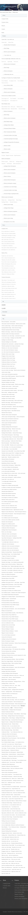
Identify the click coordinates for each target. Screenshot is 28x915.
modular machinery (17, 477)
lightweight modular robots (7, 430)
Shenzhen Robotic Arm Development (9, 752)
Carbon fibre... (4, 42)
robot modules (12, 321)
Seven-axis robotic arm (6, 503)
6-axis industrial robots (21, 760)
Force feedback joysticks (6, 689)
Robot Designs (12, 717)
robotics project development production (9, 772)
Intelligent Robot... (19, 161)
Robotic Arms (12, 683)
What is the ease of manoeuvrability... (9, 233)
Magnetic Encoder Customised (7, 632)
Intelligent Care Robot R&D (15, 337)
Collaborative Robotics (18, 707)
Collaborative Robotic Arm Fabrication (9, 758)
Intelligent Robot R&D (17, 537)
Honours (3, 25)
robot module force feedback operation (9, 489)
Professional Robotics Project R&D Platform (10, 602)
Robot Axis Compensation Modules (8, 659)
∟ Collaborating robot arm (7, 74)
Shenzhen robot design (6, 562)
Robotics (10, 677)
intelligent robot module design (8, 400)
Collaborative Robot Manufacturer (8, 764)
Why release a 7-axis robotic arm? (8, 280)
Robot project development (7, 780)
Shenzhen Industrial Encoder (7, 509)
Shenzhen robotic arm (15, 849)
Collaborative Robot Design (7, 802)
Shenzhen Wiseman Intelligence (8, 626)
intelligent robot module (12, 392)
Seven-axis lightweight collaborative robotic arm (11, 58)
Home (10, 12)
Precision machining (11, 748)
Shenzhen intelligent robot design (8, 382)
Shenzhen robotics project (7, 386)
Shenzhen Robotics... (14, 202)
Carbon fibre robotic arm (17, 746)
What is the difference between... (8, 265)
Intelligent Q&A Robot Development (9, 671)
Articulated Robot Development (8, 465)
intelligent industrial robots (18, 780)
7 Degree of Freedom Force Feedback (9, 556)
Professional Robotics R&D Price (8, 600)
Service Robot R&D (13, 449)
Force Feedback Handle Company (8, 742)
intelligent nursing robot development (9, 639)
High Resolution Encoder (18, 509)
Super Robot (22, 582)
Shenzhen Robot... (14, 108)
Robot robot (4, 853)
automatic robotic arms (6, 863)
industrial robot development (18, 406)
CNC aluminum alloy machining (18, 649)
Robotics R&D (20, 438)
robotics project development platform (9, 422)
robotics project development (7, 477)
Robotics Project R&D (20, 376)
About (4, 880)
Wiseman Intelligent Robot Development (9, 525)
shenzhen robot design (6, 402)
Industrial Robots (5, 754)
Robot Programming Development (8, 669)
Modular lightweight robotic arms (17, 566)
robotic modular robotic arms (18, 568)
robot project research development (8, 323)
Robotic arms (4, 782)
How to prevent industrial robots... (8, 241)
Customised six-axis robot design (8, 335)
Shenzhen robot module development (18, 592)
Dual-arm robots (5, 798)
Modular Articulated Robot (7, 552)
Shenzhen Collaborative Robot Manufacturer (10, 766)
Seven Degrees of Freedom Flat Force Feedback (11, 586)
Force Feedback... (5, 80)
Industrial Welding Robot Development (9, 831)
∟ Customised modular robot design (9, 135)
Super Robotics (4, 756)
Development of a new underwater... (9, 249)
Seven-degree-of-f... (5, 98)
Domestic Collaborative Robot (7, 794)
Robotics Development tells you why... (9, 263)
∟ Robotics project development (8, 51)
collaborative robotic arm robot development (10, 550)
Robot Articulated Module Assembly (9, 612)
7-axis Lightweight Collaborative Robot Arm (10, 837)
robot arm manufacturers (13, 855)
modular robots (4, 475)
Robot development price (18, 701)
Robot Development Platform (20, 511)
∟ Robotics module (6, 145)
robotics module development (17, 325)
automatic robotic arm (6, 849)
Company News (5, 228)
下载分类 (3, 315)
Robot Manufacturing (17, 691)
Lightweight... (10, 61)
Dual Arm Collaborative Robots (17, 768)
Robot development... (17, 163)
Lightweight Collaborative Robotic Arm (9, 697)
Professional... (9, 163)
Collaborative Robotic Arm (7, 695)
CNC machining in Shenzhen (7, 657)
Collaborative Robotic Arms (7, 792)
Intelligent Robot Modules (7, 432)
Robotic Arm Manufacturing (7, 857)
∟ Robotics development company (9, 183)
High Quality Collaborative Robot (8, 740)
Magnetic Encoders (5, 152)
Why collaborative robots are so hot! (9, 272)
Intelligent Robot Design (6, 424)
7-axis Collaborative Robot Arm (16, 732)
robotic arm (21, 675)
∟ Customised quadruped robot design (10, 138)
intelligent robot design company (8, 384)
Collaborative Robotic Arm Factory (8, 364)
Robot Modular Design (14, 442)
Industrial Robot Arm (12, 835)
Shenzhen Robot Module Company (8, 495)
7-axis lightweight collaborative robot (9, 438)
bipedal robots (4, 457)
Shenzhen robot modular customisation (9, 647)
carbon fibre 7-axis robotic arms (8, 744)
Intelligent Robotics (17, 681)
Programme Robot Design (7, 436)
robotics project (15, 386)
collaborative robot (5, 762)
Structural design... (22, 108)
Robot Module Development (7, 776)
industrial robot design (17, 776)
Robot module (4, 392)
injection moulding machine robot (8, 865)
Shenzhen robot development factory (9, 404)
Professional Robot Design (17, 436)
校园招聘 (3, 304)
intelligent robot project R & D (8, 582)
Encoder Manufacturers (20, 596)
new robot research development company (10, 350)
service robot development (20, 608)
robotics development (20, 416)
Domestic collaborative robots (18, 810)
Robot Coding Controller (6, 796)
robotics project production (7, 774)
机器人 (11, 707)
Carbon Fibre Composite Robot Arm (16, 798)
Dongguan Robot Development (8, 584)
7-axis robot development (6, 483)
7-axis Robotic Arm (15, 806)
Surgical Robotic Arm (16, 788)
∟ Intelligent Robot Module (8, 125)
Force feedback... (21, 80)
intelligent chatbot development (8, 667)
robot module (20, 390)
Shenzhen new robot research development (10, 347)
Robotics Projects (18, 744)
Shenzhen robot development (7, 521)
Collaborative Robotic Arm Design (8, 360)
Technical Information (6, 277)
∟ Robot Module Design (7, 121)
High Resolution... (17, 155)
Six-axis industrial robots (20, 845)
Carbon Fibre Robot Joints (15, 808)
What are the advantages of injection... (9, 282)
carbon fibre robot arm (6, 843)
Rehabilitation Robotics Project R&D (9, 463)
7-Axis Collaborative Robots (13, 827)
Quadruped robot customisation (8, 343)
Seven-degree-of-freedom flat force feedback (10, 560)
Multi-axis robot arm (15, 863)
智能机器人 (23, 705)
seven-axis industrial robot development (9, 507)
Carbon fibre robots (5, 839)
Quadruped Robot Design (6, 327)
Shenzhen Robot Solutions (7, 412)
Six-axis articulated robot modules (8, 814)
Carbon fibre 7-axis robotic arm (8, 39)
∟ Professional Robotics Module (8, 128)
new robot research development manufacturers (11, 352)
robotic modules (11, 861)
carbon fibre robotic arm (16, 869)
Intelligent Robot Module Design (15, 721)
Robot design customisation (7, 645)
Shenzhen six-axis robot (16, 847)
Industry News (4, 252)
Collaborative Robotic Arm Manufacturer (9, 693)
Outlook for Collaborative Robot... (8, 274)
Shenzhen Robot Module (17, 552)
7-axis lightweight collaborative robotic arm (10, 542)
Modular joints (19, 106)
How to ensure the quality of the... (8, 292)
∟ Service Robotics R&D (7, 85)
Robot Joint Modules (20, 659)
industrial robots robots (17, 833)
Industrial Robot (20, 752)
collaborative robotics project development (10, 548)
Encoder (16, 630)
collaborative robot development (8, 544)
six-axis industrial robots (15, 725)
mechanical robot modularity (7, 572)
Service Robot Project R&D (19, 451)
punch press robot (18, 865)
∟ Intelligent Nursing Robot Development (10, 142)
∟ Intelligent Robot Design (7, 207)
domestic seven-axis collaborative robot (9, 505)
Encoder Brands (13, 598)
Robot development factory (16, 402)
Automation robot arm (6, 841)
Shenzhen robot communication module (9, 388)
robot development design (7, 649)
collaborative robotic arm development (9, 533)
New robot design (5, 447)
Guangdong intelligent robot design (8, 380)
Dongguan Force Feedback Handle (8, 596)
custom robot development (20, 667)
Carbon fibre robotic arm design (8, 699)
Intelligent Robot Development (18, 689)
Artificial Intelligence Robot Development (10, 673)
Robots (23, 681)
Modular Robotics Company (21, 800)
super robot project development (8, 608)
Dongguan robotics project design (8, 356)
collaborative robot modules (7, 568)
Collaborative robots (5, 725)
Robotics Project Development (20, 643)
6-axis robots (15, 430)
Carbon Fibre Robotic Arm (16, 727)
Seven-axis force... (5, 82)
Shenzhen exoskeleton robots (13, 457)
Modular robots (20, 778)
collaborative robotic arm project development (10, 546)
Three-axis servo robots (15, 859)
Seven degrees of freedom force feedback (10, 497)
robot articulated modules (20, 814)
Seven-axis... (4, 61)
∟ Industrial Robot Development (9, 179)
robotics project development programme (9, 374)
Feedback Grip (4, 687)
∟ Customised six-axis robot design (9, 186)
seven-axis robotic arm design (7, 370)
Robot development (5, 321)
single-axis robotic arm (15, 871)
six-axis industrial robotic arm (15, 804)
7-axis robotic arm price (6, 869)
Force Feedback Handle (15, 554)
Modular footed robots (16, 428)
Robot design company (12, 475)
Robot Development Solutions (20, 513)
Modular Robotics (5, 709)
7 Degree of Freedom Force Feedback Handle (10, 786)
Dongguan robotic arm (6, 851)
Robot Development (5, 442)
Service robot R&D (5, 445)
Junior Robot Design (18, 661)
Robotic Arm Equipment (18, 857)
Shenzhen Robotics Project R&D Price (9, 614)
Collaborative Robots (6, 768)
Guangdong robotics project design (8, 358)
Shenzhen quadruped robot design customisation (11, 345)
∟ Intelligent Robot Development (9, 166)
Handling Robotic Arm (6, 859)
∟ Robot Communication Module (9, 131)
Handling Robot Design (6, 663)
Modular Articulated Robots (7, 610)
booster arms (18, 782)
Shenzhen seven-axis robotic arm (8, 366)
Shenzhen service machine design (16, 445)
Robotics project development (7, 197)
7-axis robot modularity (18, 572)
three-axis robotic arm (6, 873)
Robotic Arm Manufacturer (7, 867)
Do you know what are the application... (9, 261)
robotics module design (6, 325)
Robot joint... (13, 106)
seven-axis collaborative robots (7, 622)
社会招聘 (3, 308)
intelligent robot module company (8, 398)
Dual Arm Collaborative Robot (19, 792)
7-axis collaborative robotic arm (8, 606)
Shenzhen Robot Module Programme (9, 493)
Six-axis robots (18, 861)
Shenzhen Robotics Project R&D (8, 578)
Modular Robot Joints (6, 108)
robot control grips (21, 473)
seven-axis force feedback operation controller (10, 519)
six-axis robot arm (5, 804)
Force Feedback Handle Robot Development (10, 594)
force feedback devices (19, 742)
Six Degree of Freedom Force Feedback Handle (11, 77)
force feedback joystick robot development (10, 517)
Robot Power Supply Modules (7, 661)
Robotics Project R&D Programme (8, 376)
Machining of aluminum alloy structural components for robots (14, 655)
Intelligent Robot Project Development (9, 529)
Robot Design (18, 200)
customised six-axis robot (20, 335)
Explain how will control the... (8, 255)
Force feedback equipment (7, 469)
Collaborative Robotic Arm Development (9, 576)
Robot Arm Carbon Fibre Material (8, 800)
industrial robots (16, 469)
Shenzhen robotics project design (8, 354)
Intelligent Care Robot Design (7, 339)
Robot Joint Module (21, 738)
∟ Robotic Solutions (6, 176)
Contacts (3, 29)
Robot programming (5, 707)
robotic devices (4, 861)
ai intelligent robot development (8, 665)
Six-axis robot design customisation (8, 635)
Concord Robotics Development (8, 461)
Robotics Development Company (8, 558)
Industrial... (4, 163)
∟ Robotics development (7, 70)
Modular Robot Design (6, 719)
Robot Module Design (6, 554)
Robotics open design (6, 440)
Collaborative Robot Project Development (10, 818)
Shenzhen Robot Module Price (7, 491)
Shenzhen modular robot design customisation (10, 333)
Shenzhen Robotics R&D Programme (9, 378)
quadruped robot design (19, 343)
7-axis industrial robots (17, 774)
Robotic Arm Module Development (8, 574)
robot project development (7, 406)
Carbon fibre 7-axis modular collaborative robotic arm (12, 570)
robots (16, 685)
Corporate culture (5, 22)
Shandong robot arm (11, 853)
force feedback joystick (6, 592)
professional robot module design (8, 394)
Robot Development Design (7, 730)
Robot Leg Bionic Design (16, 663)
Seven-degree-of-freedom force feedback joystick (11, 590)
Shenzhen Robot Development (7, 540)
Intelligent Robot (9, 691)
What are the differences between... (8, 243)
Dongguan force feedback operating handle (10, 485)
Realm (3, 32)
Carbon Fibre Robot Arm (6, 810)
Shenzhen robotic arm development (8, 580)
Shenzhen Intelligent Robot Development (9, 426)
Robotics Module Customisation (8, 643)
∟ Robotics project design (7, 204)
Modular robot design (6, 331)
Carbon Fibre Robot (5, 808)
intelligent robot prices (19, 453)
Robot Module (16, 730)
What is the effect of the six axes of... (9, 298)
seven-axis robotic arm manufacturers (9, 368)
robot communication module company (9, 390)
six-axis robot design (6, 337)
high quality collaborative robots (8, 812)
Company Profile (5, 18)
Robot (19, 685)
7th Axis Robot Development (7, 434)
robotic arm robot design (6, 847)
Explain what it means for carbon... (8, 270)
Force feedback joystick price (7, 515)
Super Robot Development (7, 537)
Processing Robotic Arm (6, 788)
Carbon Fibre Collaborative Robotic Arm (9, 736)
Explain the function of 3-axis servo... (9, 284)
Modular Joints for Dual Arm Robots (9, 564)
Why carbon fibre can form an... (8, 239)
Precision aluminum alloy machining (9, 651)
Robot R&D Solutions (16, 410)
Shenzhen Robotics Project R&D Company (10, 618)
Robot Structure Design (16, 327)
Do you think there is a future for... (8, 231)
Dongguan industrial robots (7, 833)
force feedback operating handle (17, 562)
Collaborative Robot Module (16, 440)
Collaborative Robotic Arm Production (9, 362)
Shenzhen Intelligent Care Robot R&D (9, 341)
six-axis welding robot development (8, 823)
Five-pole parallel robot (6, 760)
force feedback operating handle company (10, 501)
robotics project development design (8, 416)
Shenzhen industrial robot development (9, 408)
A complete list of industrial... (7, 245)
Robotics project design (19, 384)
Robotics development (6, 158)
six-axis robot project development (8, 471)
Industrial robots (23, 796)
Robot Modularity (19, 612)
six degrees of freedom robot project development (11, 487)
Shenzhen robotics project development (9, 414)
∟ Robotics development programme (9, 211)
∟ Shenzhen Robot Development (9, 44)
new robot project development (15, 447)
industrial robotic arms (14, 839)
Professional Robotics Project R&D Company (10, 604)
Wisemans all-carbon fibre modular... (9, 259)
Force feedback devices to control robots (9, 473)
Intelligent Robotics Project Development (16, 715)
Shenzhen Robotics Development (8, 459)
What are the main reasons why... (8, 290)
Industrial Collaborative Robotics (8, 711)
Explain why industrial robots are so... (9, 294)
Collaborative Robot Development (8, 527)
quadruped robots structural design (8, 624)
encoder (24, 746)
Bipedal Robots (4, 679)
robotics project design (6, 372)
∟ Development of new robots (8, 221)
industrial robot (23, 786)
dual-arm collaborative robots (20, 812)
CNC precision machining (21, 748)
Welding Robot (23, 827)
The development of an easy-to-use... (9, 268)
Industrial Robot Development (7, 513)
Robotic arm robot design (6, 531)
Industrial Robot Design (17, 432)
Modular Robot (18, 465)
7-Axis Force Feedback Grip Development (10, 467)
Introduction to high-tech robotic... (8, 286)
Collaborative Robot (5, 732)
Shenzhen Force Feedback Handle (8, 588)
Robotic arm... (12, 161)
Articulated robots (15, 796)
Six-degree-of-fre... (13, 80)
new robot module (5, 449)
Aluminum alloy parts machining (8, 653)
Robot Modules (17, 713)
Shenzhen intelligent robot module (8, 396)
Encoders (3, 155)
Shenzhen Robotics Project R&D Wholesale (10, 616)
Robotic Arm (14, 778)
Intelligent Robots (5, 683)
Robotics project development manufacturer (10, 418)
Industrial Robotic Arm (6, 806)
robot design (16, 582)
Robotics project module (20, 323)
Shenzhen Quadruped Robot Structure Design (10, 329)
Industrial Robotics (12, 754)
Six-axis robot (12, 762)
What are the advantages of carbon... (9, 237)
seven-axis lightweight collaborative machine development (13, 825)
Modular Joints (19, 564)
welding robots (4, 835)
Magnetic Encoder (5, 721)
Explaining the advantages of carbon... (9, 235)
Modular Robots (15, 723)
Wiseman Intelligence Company (8, 628)
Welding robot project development (8, 820)
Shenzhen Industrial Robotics (16, 843)
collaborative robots (11, 782)
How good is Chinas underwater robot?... (9, 247)
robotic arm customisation (20, 699)
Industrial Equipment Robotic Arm (8, 790)
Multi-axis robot (5, 855)
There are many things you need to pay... (9, 288)
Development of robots (15, 705)
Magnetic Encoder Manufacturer (8, 511)
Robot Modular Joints (6, 103)
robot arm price (19, 853)
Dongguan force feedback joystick (8, 523)
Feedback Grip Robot (12, 687)
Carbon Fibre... (11, 42)
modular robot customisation (16, 331)
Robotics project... (5, 161)
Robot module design (18, 400)
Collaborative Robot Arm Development (9, 734)
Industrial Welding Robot (6, 829)
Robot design (14, 760)
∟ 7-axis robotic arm (6, 55)
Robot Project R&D (18, 584)
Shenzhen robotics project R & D (8, 453)
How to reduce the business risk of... (9, 257)
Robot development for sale (20, 703)
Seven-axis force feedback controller (9, 95)
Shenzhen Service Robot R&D (7, 451)
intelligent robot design (6, 455)
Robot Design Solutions (6, 410)
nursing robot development (7, 637)
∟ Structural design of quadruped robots (10, 193)
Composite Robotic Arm (6, 778)
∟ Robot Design (5, 48)
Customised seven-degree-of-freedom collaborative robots (13, 620)
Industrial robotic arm (17, 802)
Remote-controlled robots (16, 455)
